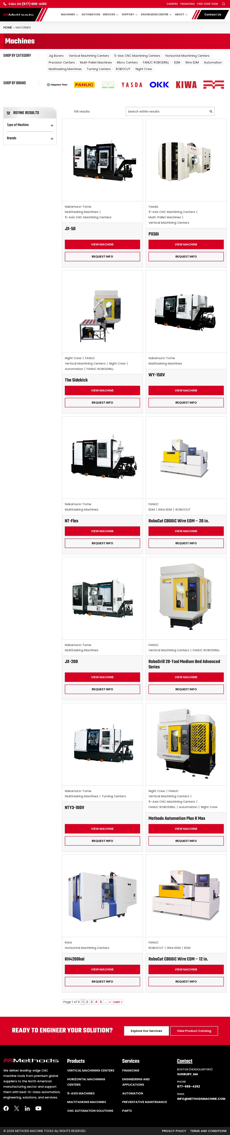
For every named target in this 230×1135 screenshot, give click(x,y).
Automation (91, 14)
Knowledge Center (154, 14)
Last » (117, 1002)
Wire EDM (192, 62)
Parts (127, 1111)
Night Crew (144, 69)
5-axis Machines (81, 1093)
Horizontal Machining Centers (187, 56)
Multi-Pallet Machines (96, 62)
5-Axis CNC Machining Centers (137, 56)
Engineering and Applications (136, 1082)
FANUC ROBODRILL (156, 62)
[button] (224, 4)
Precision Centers (62, 62)
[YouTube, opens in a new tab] (38, 1108)
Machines (68, 14)
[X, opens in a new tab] (16, 1108)
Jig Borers (56, 56)
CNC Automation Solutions (90, 1111)
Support (128, 14)
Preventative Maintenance (144, 1102)
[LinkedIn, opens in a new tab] (27, 1108)
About (179, 14)
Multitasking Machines (65, 69)
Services (109, 14)
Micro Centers (127, 62)
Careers (172, 4)
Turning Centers (99, 69)
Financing (187, 4)
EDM (177, 62)
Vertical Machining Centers (89, 56)
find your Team (207, 4)
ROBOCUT (123, 69)
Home (7, 27)
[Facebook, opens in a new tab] (6, 1108)
